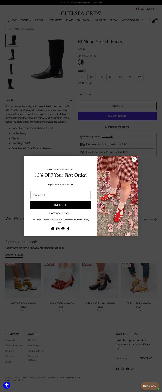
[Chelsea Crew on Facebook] (53, 229)
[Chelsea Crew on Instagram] (58, 229)
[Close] (134, 159)
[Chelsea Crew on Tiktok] (68, 229)
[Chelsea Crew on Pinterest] (63, 229)
